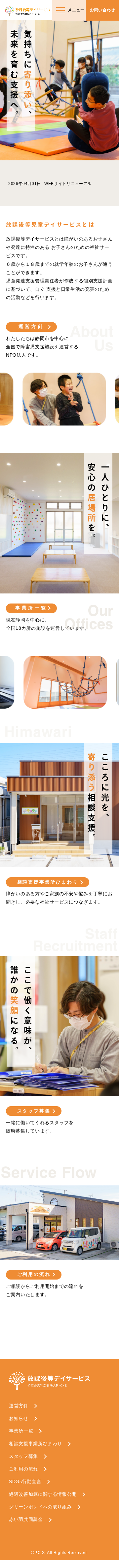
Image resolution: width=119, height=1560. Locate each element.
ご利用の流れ (34, 1274)
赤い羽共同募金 (26, 1519)
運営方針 (31, 326)
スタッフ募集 (34, 1111)
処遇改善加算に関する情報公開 (43, 1494)
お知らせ (18, 1418)
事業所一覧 (31, 607)
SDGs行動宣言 (25, 1481)
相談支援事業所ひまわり (47, 882)
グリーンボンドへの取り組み (40, 1506)
